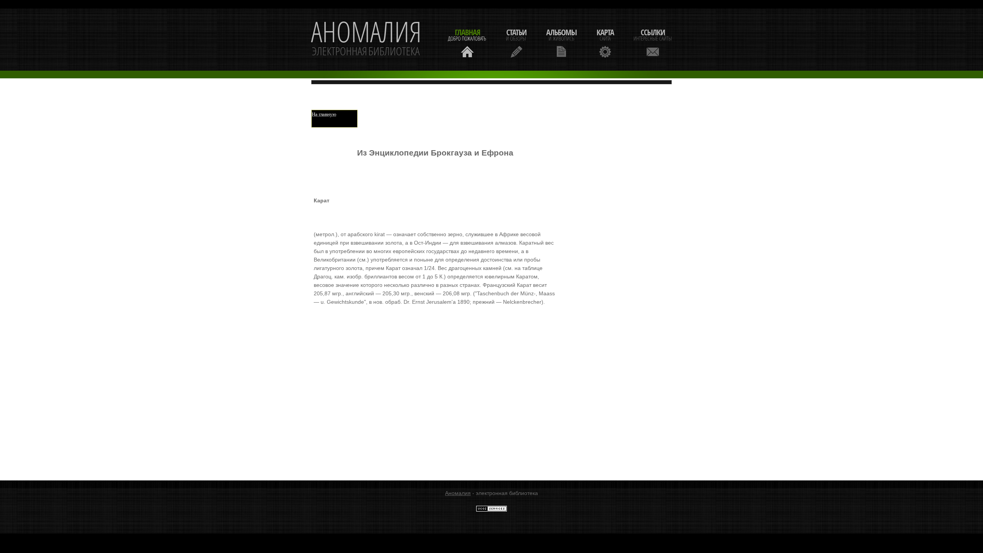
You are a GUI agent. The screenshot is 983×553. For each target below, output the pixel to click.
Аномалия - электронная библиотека (366, 40)
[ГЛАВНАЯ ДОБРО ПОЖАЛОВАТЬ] (467, 42)
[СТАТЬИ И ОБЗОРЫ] (516, 42)
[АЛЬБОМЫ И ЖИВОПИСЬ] (561, 42)
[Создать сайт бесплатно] (491, 510)
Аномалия (458, 493)
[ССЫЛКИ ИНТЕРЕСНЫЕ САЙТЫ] (653, 42)
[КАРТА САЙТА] (605, 42)
